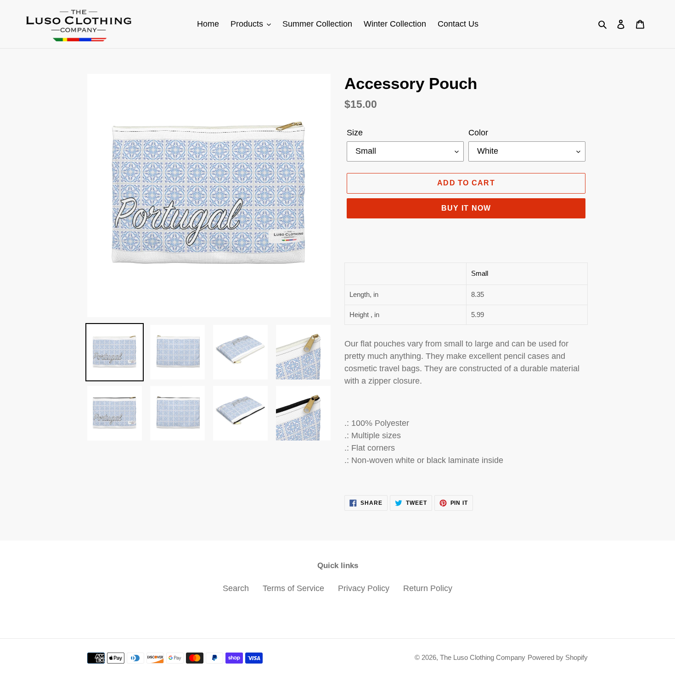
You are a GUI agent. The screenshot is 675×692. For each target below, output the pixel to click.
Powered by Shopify (558, 657)
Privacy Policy (363, 588)
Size (355, 132)
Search (236, 588)
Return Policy (427, 588)
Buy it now (466, 208)
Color (478, 132)
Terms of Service (293, 588)
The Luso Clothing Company (482, 657)
